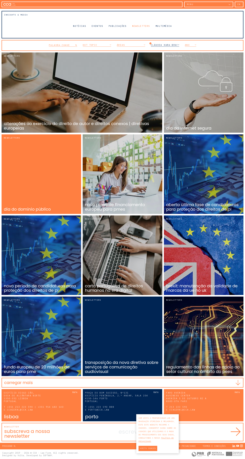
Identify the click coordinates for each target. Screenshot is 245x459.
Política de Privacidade (181, 446)
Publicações (117, 26)
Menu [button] (190, 4)
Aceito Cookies (148, 448)
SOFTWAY (47, 455)
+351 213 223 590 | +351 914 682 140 (35, 407)
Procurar (8, 446)
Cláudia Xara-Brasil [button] (165, 45)
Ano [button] (187, 45)
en (239, 4)
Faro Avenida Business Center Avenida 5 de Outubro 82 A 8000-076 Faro (186, 397)
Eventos (97, 26)
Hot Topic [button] (90, 45)
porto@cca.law (98, 409)
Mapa (74, 392)
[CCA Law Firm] (9, 4)
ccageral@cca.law (20, 409)
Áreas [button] (121, 45)
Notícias (79, 26)
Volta (21, 455)
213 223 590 (178, 407)
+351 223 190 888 (101, 407)
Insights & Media (16, 15)
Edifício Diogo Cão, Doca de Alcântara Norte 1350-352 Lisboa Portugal (22, 397)
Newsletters (141, 26)
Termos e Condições (214, 446)
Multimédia (164, 26)
